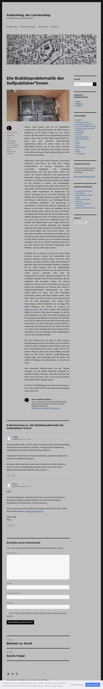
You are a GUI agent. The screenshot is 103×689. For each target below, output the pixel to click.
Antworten (10, 475)
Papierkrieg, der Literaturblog (28, 15)
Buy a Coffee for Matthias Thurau (84, 176)
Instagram (79, 103)
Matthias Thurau (12, 132)
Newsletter (79, 105)
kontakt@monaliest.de (34, 511)
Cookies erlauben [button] (93, 684)
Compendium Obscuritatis (84, 124)
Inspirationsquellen (82, 137)
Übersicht (55, 27)
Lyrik (77, 141)
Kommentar (12, 553)
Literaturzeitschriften (82, 139)
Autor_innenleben (13, 145)
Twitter (78, 101)
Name (9, 583)
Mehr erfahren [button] (58, 686)
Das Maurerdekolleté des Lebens (86, 126)
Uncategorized (80, 154)
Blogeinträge (12, 27)
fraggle (15, 437)
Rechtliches (43, 27)
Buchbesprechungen (82, 122)
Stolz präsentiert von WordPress (37, 680)
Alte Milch (79, 120)
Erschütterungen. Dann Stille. (85, 128)
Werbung (10, 153)
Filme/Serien (80, 130)
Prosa (77, 145)
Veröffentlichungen (28, 27)
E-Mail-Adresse (14, 593)
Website (10, 603)
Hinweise (79, 135)
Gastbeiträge (80, 133)
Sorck (61, 133)
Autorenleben (11, 143)
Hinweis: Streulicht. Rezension (85, 208)
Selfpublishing (80, 147)
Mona (14, 484)
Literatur (9, 147)
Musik (78, 143)
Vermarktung (11, 151)
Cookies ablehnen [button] (77, 684)
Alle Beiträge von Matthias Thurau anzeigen (46, 408)
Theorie (78, 152)
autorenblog (11, 141)
